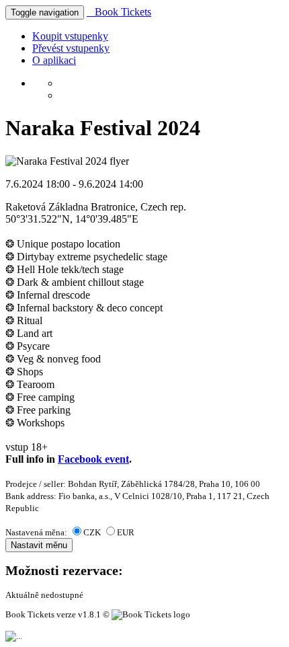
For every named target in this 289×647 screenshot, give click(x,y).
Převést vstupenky (71, 48)
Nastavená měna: (37, 532)
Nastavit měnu (39, 545)
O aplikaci (54, 60)
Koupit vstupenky (70, 36)
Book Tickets (119, 11)
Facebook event (93, 459)
